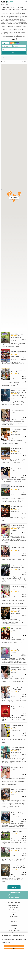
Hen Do (14, 928)
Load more (14, 887)
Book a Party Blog (14, 909)
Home (3, 4)
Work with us (14, 916)
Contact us (14, 921)
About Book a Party (14, 905)
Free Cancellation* (15, 892)
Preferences (14, 951)
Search (14, 52)
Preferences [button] (7, 942)
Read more (14, 39)
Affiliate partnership (14, 919)
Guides (14, 912)
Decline (14, 948)
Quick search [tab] (5, 43)
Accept (14, 945)
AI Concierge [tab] (15, 43)
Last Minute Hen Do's (14, 930)
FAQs (14, 914)
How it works (14, 907)
